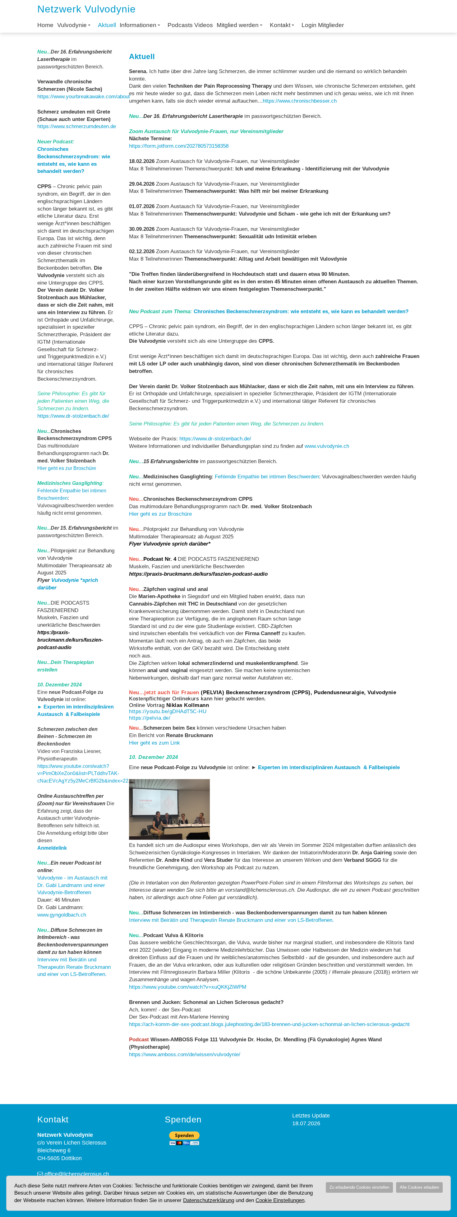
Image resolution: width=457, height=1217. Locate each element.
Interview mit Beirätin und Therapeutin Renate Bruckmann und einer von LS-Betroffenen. (74, 967)
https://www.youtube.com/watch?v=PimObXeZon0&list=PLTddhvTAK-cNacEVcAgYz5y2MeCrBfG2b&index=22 (82, 774)
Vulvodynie (72, 25)
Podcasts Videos (190, 25)
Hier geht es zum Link (154, 743)
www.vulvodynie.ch (327, 446)
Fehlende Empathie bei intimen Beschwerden (267, 477)
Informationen (138, 25)
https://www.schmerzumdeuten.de (76, 126)
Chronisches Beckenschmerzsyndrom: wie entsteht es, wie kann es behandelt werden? (301, 311)
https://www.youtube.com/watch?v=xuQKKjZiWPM (187, 987)
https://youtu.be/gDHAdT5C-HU (167, 711)
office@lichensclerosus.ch (76, 1174)
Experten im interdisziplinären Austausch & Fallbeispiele (329, 767)
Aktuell (107, 25)
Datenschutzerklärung (208, 1200)
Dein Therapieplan (72, 662)
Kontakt (280, 25)
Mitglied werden (238, 25)
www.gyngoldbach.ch (61, 915)
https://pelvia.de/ (149, 718)
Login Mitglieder (323, 25)
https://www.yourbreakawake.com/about (83, 97)
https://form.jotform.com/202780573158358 (178, 146)
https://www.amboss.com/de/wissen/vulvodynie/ (184, 1054)
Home (45, 25)
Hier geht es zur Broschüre (66, 468)
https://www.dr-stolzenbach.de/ (73, 416)
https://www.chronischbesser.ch (300, 101)
